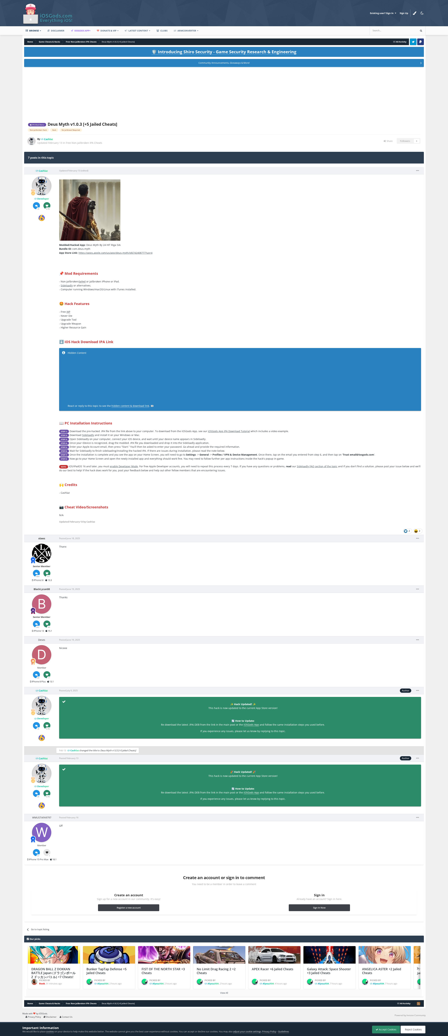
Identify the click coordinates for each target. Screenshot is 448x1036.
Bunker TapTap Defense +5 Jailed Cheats (106, 971)
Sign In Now (319, 907)
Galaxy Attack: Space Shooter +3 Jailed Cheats (329, 971)
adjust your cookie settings (247, 1031)
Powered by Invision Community (410, 1015)
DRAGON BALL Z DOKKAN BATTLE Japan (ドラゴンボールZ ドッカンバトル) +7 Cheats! (53, 973)
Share (389, 141)
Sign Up (404, 13)
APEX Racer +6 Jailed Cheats (272, 969)
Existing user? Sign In (382, 13)
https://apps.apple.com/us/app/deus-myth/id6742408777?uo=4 (115, 252)
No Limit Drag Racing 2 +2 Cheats (216, 971)
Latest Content (138, 30)
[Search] (421, 30)
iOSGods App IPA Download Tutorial (229, 431)
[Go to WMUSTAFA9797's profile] (41, 832)
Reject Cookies (413, 1029)
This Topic (407, 30)
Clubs (163, 30)
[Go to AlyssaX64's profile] (89, 982)
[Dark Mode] (422, 13)
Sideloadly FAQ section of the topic (317, 466)
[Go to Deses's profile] (41, 654)
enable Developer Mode (124, 466)
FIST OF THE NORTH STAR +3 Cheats (163, 971)
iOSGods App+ (82, 30)
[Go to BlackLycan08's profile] (41, 604)
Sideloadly (67, 285)
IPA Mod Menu (37, 124)
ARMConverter (186, 30)
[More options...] (417, 171)
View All (224, 992)
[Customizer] (414, 13)
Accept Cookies (387, 1029)
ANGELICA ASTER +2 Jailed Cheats (381, 971)
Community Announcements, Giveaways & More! (224, 62)
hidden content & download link (130, 405)
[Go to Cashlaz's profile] (31, 141)
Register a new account (129, 907)
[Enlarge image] (89, 209)
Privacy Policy (34, 1016)
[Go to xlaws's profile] (41, 553)
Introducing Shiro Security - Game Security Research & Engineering (224, 52)
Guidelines (283, 1031)
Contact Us (66, 1016)
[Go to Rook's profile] (34, 982)
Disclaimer (57, 30)
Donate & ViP (108, 30)
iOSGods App (251, 724)
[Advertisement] (224, 93)
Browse (34, 30)
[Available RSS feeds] (418, 1003)
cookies (50, 1031)
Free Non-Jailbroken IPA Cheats (84, 142)
